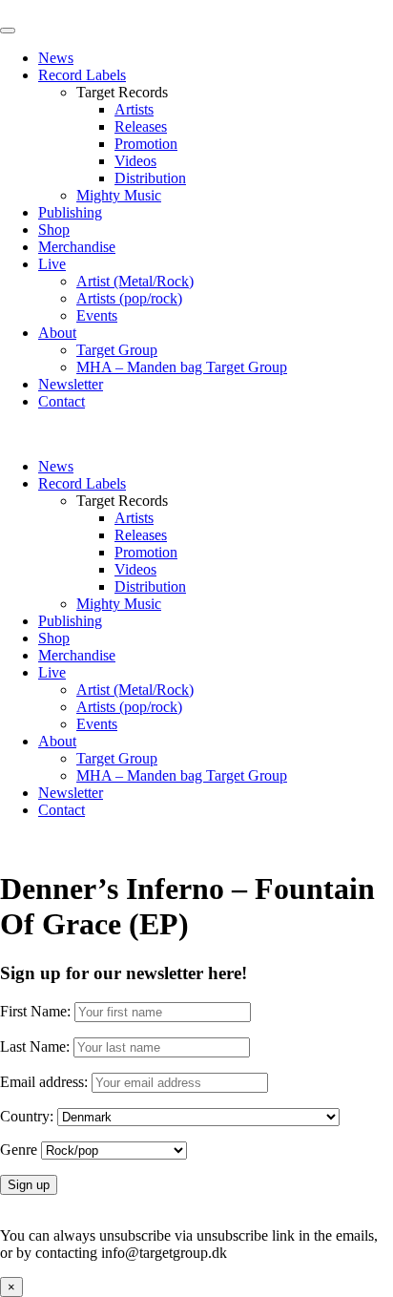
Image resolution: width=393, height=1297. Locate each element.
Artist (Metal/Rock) (135, 281)
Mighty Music (118, 195)
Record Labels (82, 75)
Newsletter (70, 384)
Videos (135, 161)
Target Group (116, 350)
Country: (26, 1116)
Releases (140, 126)
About (57, 332)
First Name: (35, 1011)
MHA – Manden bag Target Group (181, 367)
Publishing (70, 212)
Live (52, 264)
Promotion (145, 144)
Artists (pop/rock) (129, 298)
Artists (134, 109)
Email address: (46, 1082)
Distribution (150, 178)
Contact (61, 401)
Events (96, 315)
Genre (18, 1149)
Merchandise (76, 247)
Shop (54, 229)
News (55, 58)
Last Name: (35, 1046)
